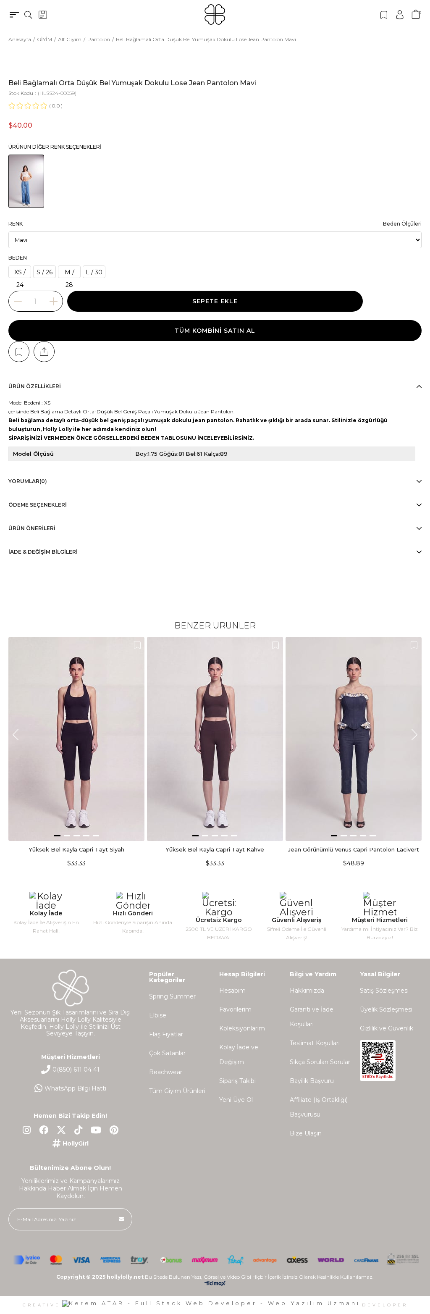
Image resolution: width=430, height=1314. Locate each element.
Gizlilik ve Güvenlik (386, 1028)
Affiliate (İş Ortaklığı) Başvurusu (319, 1107)
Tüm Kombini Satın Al (215, 330)
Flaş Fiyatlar (166, 1034)
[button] (57, 835)
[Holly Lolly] (215, 14)
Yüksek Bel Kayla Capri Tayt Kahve (214, 849)
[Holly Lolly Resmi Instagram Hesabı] (27, 1130)
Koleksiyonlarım (242, 1028)
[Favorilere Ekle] (18, 351)
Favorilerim (235, 1009)
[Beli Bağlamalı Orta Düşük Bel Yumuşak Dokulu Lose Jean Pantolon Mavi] (26, 181)
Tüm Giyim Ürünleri (177, 1091)
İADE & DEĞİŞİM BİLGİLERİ (43, 552)
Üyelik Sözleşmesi (386, 1009)
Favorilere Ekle (137, 645)
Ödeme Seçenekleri (37, 505)
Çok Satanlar (167, 1053)
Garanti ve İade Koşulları (311, 1017)
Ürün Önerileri (31, 528)
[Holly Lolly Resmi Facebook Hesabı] (43, 1130)
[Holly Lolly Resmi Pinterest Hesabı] (114, 1130)
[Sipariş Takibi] (43, 15)
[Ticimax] (215, 1285)
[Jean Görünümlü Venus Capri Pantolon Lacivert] (353, 739)
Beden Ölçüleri (402, 224)
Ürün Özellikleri (34, 386)
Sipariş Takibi (237, 1081)
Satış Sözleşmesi (384, 990)
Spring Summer (172, 996)
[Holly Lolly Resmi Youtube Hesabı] (96, 1130)
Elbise (157, 1015)
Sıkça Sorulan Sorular (320, 1062)
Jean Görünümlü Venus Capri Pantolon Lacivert (353, 849)
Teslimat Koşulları (315, 1043)
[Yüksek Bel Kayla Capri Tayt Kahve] (215, 739)
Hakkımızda (307, 990)
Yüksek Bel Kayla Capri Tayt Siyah (76, 849)
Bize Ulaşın (306, 1133)
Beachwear (165, 1072)
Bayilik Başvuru (312, 1081)
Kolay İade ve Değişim (238, 1054)
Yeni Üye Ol (236, 1100)
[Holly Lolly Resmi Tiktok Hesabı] (78, 1130)
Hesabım (232, 990)
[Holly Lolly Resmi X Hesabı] (61, 1130)
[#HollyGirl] (70, 1143)
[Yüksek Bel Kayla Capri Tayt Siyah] (76, 739)
